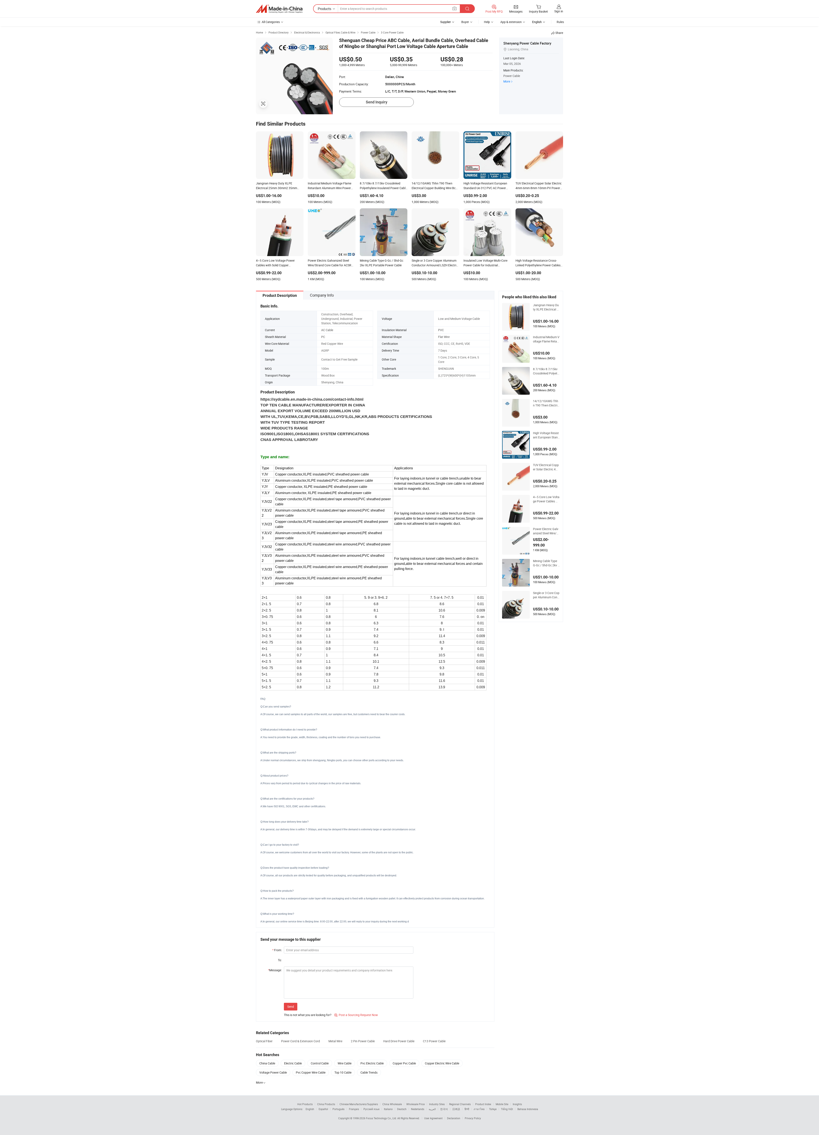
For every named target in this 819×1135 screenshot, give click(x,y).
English (310, 1109)
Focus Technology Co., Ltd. (381, 1118)
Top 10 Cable (342, 1072)
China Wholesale (392, 1104)
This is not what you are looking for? (307, 1015)
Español (323, 1109)
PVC (441, 330)
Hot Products (305, 1104)
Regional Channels (460, 1104)
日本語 (456, 1109)
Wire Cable (344, 1063)
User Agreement (433, 1118)
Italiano (388, 1109)
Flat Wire (444, 337)
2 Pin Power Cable (363, 1041)
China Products (326, 1104)
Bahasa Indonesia (527, 1109)
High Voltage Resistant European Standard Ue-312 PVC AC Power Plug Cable (546, 435)
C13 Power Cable (434, 1041)
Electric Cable (293, 1063)
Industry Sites (437, 1104)
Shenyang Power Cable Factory (527, 43)
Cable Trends (369, 1072)
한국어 (444, 1109)
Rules (560, 22)
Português (338, 1109)
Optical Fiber (264, 1041)
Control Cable (320, 1063)
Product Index (483, 1104)
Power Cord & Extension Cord (300, 1041)
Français (354, 1109)
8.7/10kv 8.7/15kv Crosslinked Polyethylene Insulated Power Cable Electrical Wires (546, 371)
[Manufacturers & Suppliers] (279, 8)
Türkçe (493, 1109)
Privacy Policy (473, 1118)
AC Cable (327, 330)
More (506, 81)
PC (323, 337)
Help (487, 22)
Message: (275, 970)
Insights (517, 1104)
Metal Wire (335, 1041)
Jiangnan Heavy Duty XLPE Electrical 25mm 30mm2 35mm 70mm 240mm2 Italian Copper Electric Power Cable (546, 307)
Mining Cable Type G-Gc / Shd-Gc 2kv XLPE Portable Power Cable (546, 563)
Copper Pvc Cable (404, 1063)
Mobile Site (502, 1104)
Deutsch (402, 1109)
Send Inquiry (376, 102)
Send (290, 1007)
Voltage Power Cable (273, 1072)
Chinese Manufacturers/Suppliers (359, 1104)
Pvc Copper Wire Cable (310, 1072)
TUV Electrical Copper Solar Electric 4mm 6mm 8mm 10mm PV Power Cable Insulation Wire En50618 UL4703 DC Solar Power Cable (546, 467)
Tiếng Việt (507, 1109)
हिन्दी (467, 1109)
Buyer (465, 22)
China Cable (267, 1063)
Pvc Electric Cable (372, 1063)
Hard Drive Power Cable (398, 1041)
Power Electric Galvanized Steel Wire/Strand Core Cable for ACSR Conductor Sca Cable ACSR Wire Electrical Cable (546, 531)
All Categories (271, 22)
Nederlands (417, 1109)
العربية (432, 1109)
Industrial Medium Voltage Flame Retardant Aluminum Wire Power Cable (546, 339)
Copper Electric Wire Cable (442, 1063)
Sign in (558, 11)
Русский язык (371, 1109)
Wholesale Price (415, 1104)
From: (277, 950)
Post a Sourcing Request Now (356, 1015)
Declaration (453, 1118)
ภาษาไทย (479, 1109)
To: (280, 960)
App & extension (511, 22)
